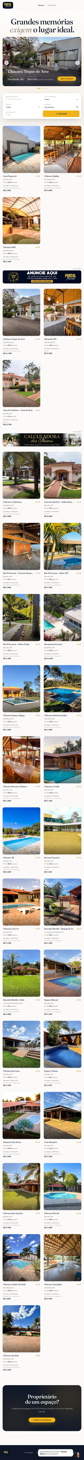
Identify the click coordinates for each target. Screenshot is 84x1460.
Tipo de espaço (50, 96)
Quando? (47, 104)
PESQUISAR (62, 114)
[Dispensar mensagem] (71, 1451)
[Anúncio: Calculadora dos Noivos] (42, 440)
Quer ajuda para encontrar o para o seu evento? (53, 1453)
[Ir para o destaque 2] (41, 88)
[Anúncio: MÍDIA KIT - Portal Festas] (42, 277)
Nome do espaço (12, 96)
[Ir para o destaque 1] (38, 88)
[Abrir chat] (78, 1454)
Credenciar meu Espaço (42, 1420)
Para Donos (52, 5)
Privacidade (29, 1453)
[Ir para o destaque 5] (46, 88)
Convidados (10, 112)
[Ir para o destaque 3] (42, 88)
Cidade (8, 104)
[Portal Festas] (8, 5)
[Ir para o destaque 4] (44, 88)
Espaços (41, 5)
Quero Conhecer (67, 79)
